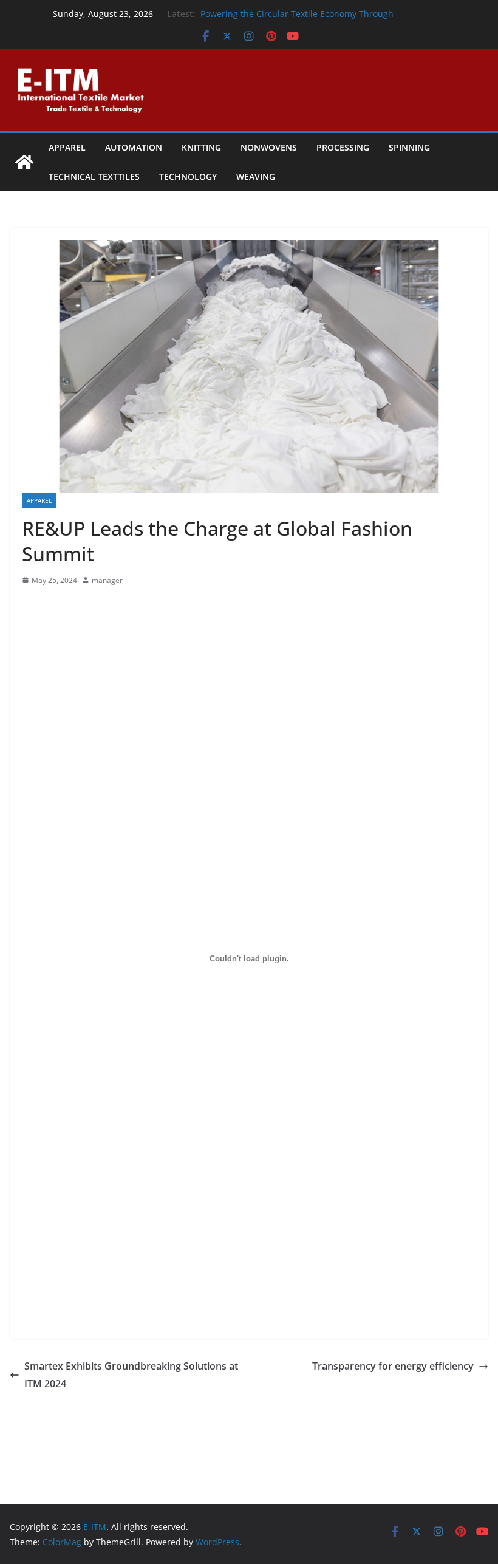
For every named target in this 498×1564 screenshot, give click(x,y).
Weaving (255, 176)
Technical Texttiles (94, 176)
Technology (188, 176)
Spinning (409, 147)
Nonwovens (268, 147)
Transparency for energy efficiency (393, 1366)
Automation (133, 147)
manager (107, 580)
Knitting (201, 147)
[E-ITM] (24, 162)
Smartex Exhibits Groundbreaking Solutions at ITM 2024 (131, 1374)
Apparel (67, 147)
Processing (342, 147)
